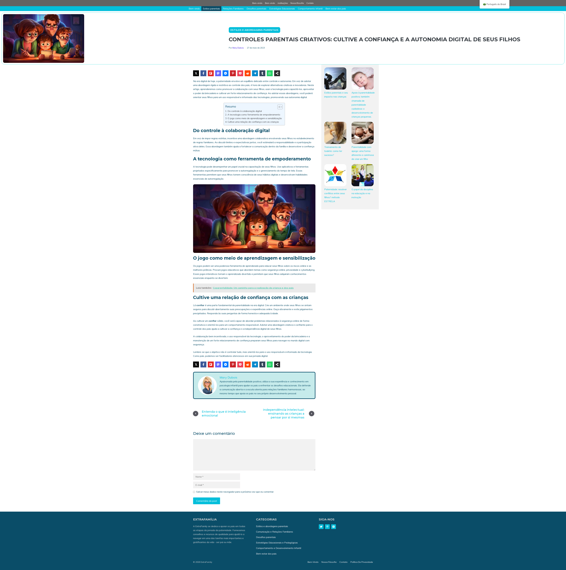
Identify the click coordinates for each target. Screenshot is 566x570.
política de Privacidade (362, 562)
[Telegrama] (255, 73)
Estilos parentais (211, 8)
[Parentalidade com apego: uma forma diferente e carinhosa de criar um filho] (363, 133)
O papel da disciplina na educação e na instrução (362, 193)
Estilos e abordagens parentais (254, 29)
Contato (310, 3)
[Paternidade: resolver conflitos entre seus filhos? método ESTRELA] (335, 175)
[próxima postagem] (311, 413)
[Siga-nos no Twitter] (321, 526)
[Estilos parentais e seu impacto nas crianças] (335, 79)
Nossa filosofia (297, 3)
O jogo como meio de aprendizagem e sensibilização (255, 118)
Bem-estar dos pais (335, 8)
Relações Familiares (233, 8)
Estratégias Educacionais (282, 8)
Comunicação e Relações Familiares (274, 531)
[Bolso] (240, 73)
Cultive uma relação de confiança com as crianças (253, 121)
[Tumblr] (262, 73)
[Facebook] (203, 73)
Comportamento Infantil (310, 8)
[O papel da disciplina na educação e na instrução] (363, 175)
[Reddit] (248, 73)
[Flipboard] (211, 73)
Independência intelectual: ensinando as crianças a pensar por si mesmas (283, 413)
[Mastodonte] (218, 73)
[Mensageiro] (225, 73)
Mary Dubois (238, 48)
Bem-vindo (257, 3)
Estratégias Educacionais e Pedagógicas (277, 542)
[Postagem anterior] (195, 413)
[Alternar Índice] (278, 106)
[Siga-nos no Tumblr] (333, 526)
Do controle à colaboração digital (245, 111)
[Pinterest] (233, 73)
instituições (283, 3)
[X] (196, 73)
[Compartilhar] (277, 73)
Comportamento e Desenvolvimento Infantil (278, 548)
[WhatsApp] (270, 73)
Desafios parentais (256, 8)
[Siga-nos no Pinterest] (327, 526)
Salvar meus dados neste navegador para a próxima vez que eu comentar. (235, 491)
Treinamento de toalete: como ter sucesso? (333, 151)
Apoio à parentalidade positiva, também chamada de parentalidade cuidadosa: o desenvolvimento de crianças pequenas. (363, 104)
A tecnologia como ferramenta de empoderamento (254, 114)
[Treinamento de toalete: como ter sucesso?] (335, 133)
